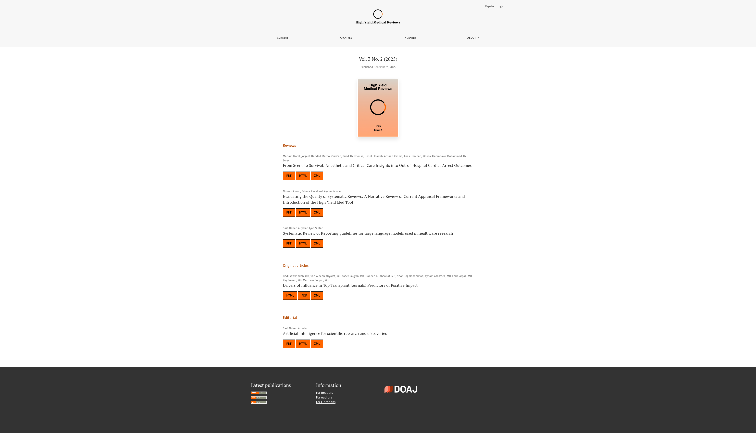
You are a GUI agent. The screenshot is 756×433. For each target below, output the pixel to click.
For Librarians (325, 402)
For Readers (324, 393)
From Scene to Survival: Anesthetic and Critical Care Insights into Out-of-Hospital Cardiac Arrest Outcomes (377, 165)
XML (317, 175)
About (472, 37)
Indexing (410, 37)
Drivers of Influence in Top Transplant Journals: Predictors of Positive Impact (350, 285)
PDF (289, 175)
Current (282, 37)
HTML (303, 175)
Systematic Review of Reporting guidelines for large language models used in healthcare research (368, 233)
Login (500, 6)
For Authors (324, 397)
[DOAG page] (400, 389)
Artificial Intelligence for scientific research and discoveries (335, 333)
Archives (346, 37)
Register (489, 6)
